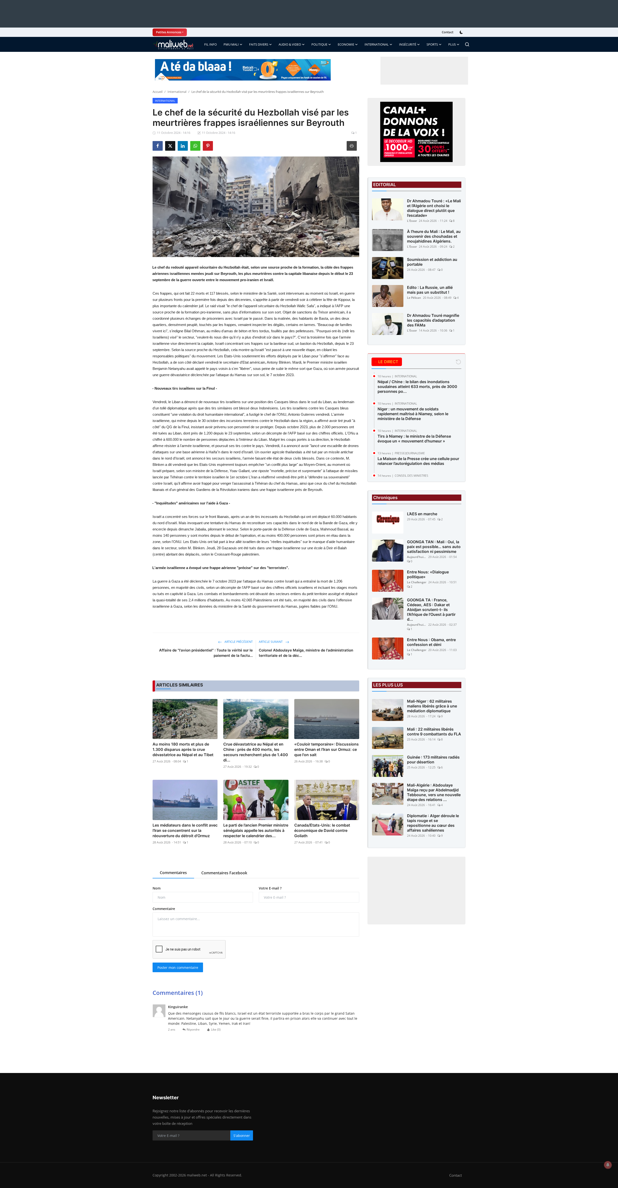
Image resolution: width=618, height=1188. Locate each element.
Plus (452, 44)
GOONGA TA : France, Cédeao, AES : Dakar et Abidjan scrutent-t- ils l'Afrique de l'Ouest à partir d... (431, 610)
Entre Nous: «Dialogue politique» (428, 574)
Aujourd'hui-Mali (416, 557)
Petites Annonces (168, 32)
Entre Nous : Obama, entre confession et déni (431, 642)
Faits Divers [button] (258, 44)
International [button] (377, 44)
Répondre (193, 1029)
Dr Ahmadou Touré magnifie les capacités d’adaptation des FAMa (433, 320)
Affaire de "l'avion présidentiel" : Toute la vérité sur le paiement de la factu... (206, 653)
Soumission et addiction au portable (432, 262)
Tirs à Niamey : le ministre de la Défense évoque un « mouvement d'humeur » (414, 438)
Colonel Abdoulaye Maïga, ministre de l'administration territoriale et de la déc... (306, 653)
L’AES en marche (422, 514)
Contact (447, 32)
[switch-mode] (461, 32)
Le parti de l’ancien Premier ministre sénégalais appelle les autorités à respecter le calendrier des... (255, 830)
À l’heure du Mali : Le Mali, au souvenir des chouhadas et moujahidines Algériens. (434, 236)
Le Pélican (414, 298)
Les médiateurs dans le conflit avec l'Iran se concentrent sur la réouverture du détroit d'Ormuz (185, 830)
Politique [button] (319, 44)
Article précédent (238, 642)
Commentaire (164, 908)
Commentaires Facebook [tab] (224, 873)
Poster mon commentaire (177, 967)
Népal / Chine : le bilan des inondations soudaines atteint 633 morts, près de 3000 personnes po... (417, 386)
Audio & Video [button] (290, 44)
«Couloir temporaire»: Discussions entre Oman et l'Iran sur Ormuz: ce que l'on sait (326, 749)
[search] (467, 44)
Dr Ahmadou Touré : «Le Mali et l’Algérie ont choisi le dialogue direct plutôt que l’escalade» (434, 208)
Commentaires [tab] (173, 872)
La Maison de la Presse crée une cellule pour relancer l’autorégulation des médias (418, 461)
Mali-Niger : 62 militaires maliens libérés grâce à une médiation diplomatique (432, 706)
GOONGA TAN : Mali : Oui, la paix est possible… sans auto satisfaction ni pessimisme (434, 547)
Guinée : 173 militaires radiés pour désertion (433, 760)
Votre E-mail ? (270, 888)
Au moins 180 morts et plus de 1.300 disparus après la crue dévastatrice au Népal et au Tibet (183, 749)
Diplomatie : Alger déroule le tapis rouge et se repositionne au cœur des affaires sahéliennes (433, 823)
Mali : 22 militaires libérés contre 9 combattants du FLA (434, 732)
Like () (216, 1029)
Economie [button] (346, 44)
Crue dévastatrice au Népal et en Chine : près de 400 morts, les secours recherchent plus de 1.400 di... (255, 752)
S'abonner (241, 1135)
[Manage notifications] (608, 1165)
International (177, 91)
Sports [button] (432, 44)
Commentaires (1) (178, 993)
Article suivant (271, 642)
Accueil (157, 91)
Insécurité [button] (407, 44)
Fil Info (210, 44)
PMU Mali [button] (231, 44)
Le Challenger (416, 582)
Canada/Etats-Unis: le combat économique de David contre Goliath (322, 830)
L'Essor (412, 221)
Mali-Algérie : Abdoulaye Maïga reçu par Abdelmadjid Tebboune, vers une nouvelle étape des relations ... (434, 792)
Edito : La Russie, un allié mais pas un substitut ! (430, 290)
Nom (157, 888)
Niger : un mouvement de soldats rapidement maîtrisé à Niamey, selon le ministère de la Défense (413, 414)
